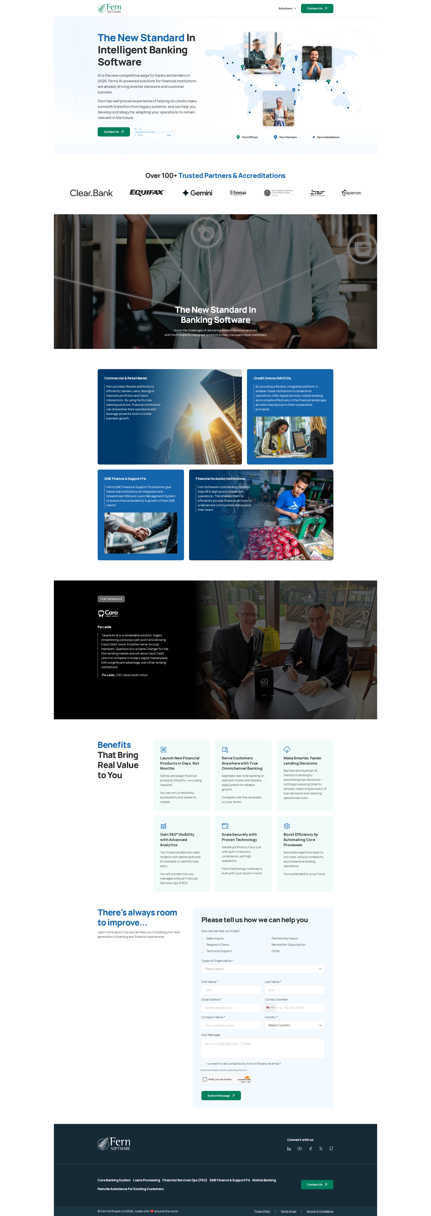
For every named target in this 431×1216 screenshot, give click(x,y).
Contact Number (276, 999)
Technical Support (219, 951)
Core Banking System (114, 1180)
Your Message (210, 1034)
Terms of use (288, 1211)
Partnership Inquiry (285, 938)
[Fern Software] (109, 8)
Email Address (212, 999)
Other (276, 951)
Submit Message (219, 1096)
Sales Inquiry (215, 938)
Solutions (285, 8)
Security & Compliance (320, 1211)
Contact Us (314, 8)
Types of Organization (217, 960)
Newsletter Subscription (288, 945)
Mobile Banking (264, 1180)
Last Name (273, 981)
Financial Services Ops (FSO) (184, 1180)
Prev (140, 135)
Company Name (213, 1017)
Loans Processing (146, 1180)
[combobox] (270, 1007)
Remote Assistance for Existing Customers (131, 1189)
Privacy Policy (262, 1211)
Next (169, 135)
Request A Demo (217, 945)
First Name (209, 981)
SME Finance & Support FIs (230, 1180)
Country (271, 1017)
